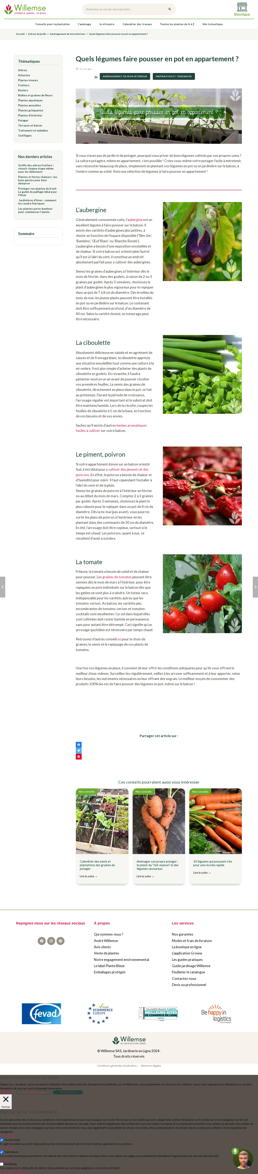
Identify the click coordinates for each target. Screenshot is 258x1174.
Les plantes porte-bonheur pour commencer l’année (35, 210)
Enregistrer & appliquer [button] (14, 1172)
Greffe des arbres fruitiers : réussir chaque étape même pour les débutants (36, 168)
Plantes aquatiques (30, 100)
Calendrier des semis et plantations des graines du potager (97, 869)
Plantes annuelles (29, 105)
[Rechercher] (170, 9)
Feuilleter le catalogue (188, 972)
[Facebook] (42, 941)
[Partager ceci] (79, 745)
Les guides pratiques (187, 959)
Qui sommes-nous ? (108, 934)
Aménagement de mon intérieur (125, 76)
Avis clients (102, 947)
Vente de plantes (106, 953)
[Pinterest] (60, 941)
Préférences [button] (34, 1092)
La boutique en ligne (187, 947)
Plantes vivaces (28, 80)
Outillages (25, 135)
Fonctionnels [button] (8, 1136)
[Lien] (25, 9)
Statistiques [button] (7, 1148)
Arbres (22, 70)
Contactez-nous (184, 978)
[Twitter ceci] (79, 751)
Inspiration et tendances (174, 76)
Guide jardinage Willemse (191, 966)
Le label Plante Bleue (109, 966)
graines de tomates (117, 577)
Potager (23, 120)
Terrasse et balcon (30, 125)
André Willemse (106, 941)
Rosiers (23, 90)
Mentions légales (151, 1065)
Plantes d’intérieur (30, 115)
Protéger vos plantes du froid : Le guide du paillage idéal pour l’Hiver (37, 192)
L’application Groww (187, 953)
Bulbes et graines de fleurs (35, 95)
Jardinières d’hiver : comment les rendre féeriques (37, 202)
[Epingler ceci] (79, 757)
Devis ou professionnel (189, 985)
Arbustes (24, 75)
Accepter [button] (68, 1092)
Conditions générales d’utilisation (117, 1065)
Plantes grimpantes (30, 110)
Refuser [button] (5, 1092)
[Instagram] (51, 941)
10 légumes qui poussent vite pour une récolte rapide (212, 867)
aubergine (135, 220)
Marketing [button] (6, 1160)
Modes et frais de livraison (192, 941)
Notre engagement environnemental (121, 959)
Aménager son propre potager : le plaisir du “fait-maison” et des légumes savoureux (158, 869)
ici (119, 639)
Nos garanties (182, 934)
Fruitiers (23, 85)
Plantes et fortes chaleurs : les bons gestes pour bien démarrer (37, 180)
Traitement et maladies (33, 130)
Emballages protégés (110, 972)
